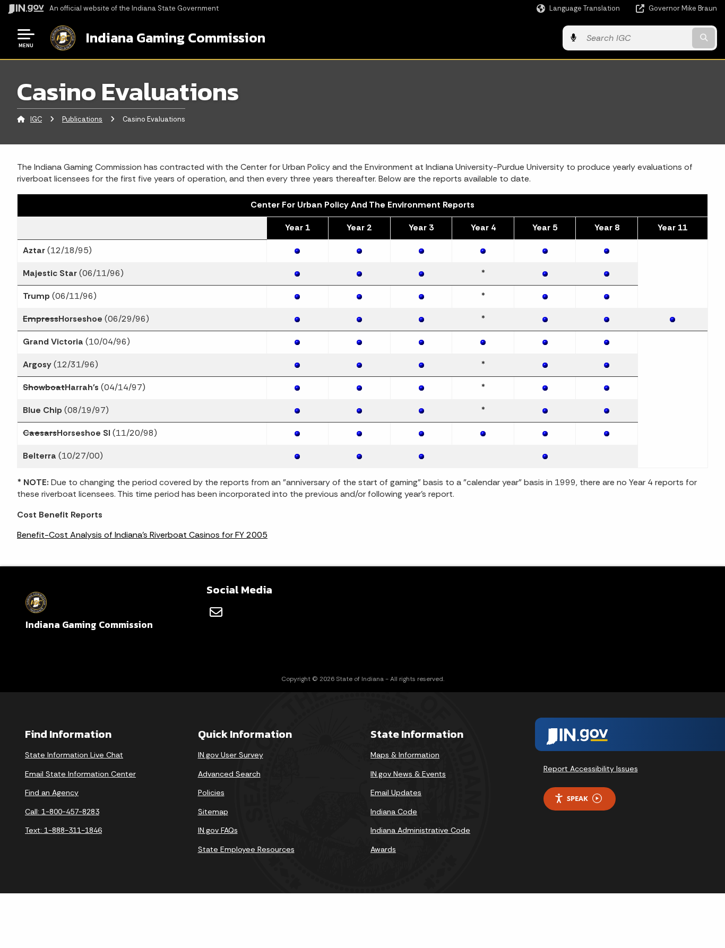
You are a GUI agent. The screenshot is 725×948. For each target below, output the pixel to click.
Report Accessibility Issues (590, 768)
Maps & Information (404, 755)
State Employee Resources (246, 849)
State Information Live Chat (74, 755)
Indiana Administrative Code (420, 830)
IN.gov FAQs (218, 830)
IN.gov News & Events (408, 774)
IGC (36, 119)
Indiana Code (393, 811)
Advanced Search (229, 774)
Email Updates (395, 792)
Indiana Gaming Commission (175, 38)
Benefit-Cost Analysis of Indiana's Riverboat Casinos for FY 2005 (142, 534)
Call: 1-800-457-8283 (62, 811)
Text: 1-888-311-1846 (63, 830)
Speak (577, 798)
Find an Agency (52, 792)
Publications (82, 119)
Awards (383, 849)
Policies (211, 792)
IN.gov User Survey (230, 755)
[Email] (216, 612)
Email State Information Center (80, 774)
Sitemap (213, 811)
